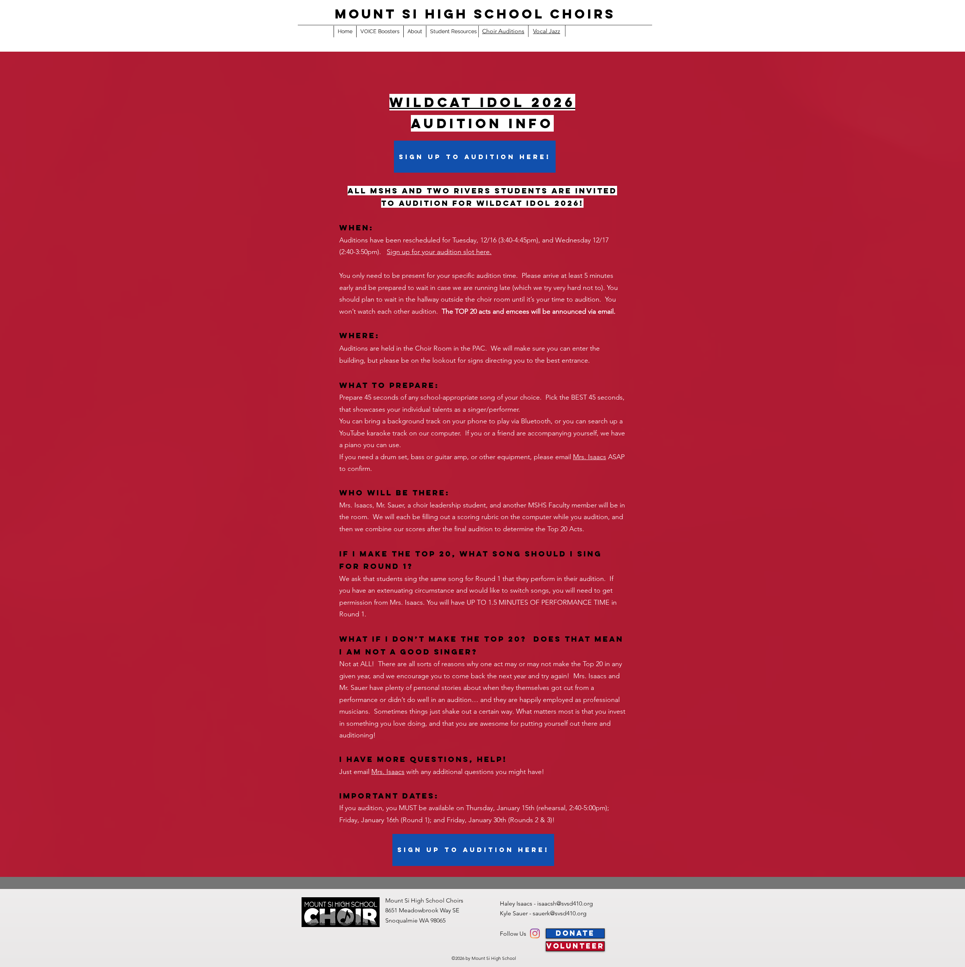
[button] (453, 31)
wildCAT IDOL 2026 (482, 102)
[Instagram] (535, 933)
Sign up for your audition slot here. (439, 252)
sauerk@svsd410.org (560, 913)
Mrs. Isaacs (589, 457)
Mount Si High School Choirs (475, 14)
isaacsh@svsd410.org (565, 903)
